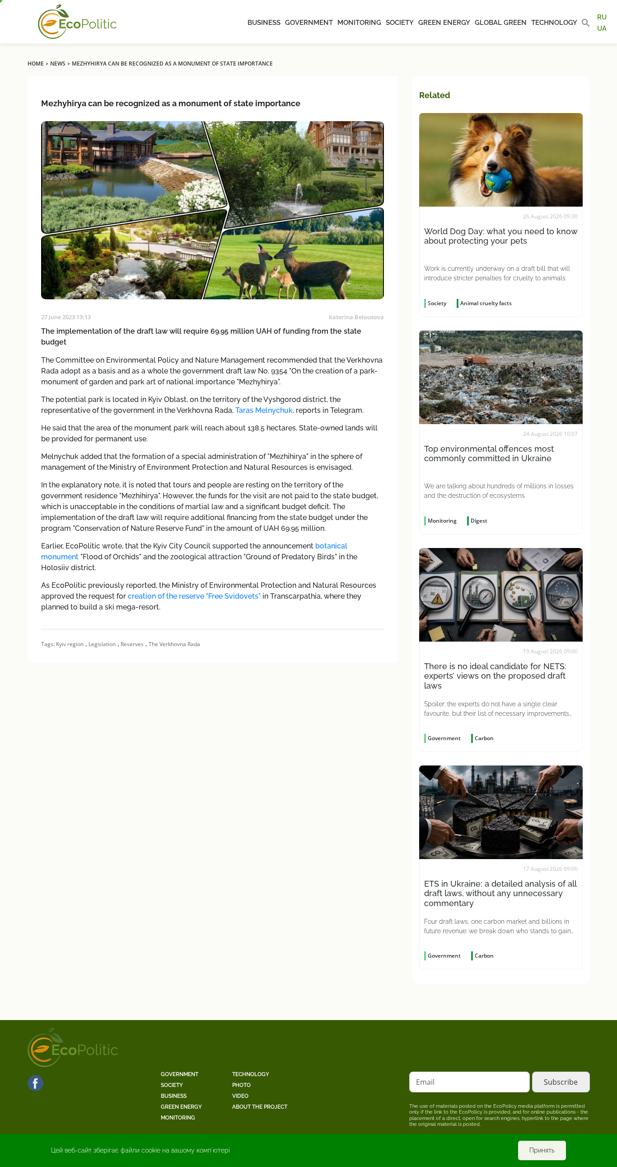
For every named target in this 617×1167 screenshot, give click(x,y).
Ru (602, 17)
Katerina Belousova (356, 317)
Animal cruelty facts (486, 303)
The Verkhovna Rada (174, 644)
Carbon (484, 738)
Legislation (102, 644)
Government (309, 23)
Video (240, 1096)
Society (400, 23)
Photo (241, 1085)
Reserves (132, 644)
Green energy (444, 23)
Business (264, 23)
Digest (479, 520)
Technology (554, 23)
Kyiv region (70, 644)
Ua (602, 28)
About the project (259, 1107)
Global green (501, 23)
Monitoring (359, 23)
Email (425, 1082)
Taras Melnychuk (264, 410)
